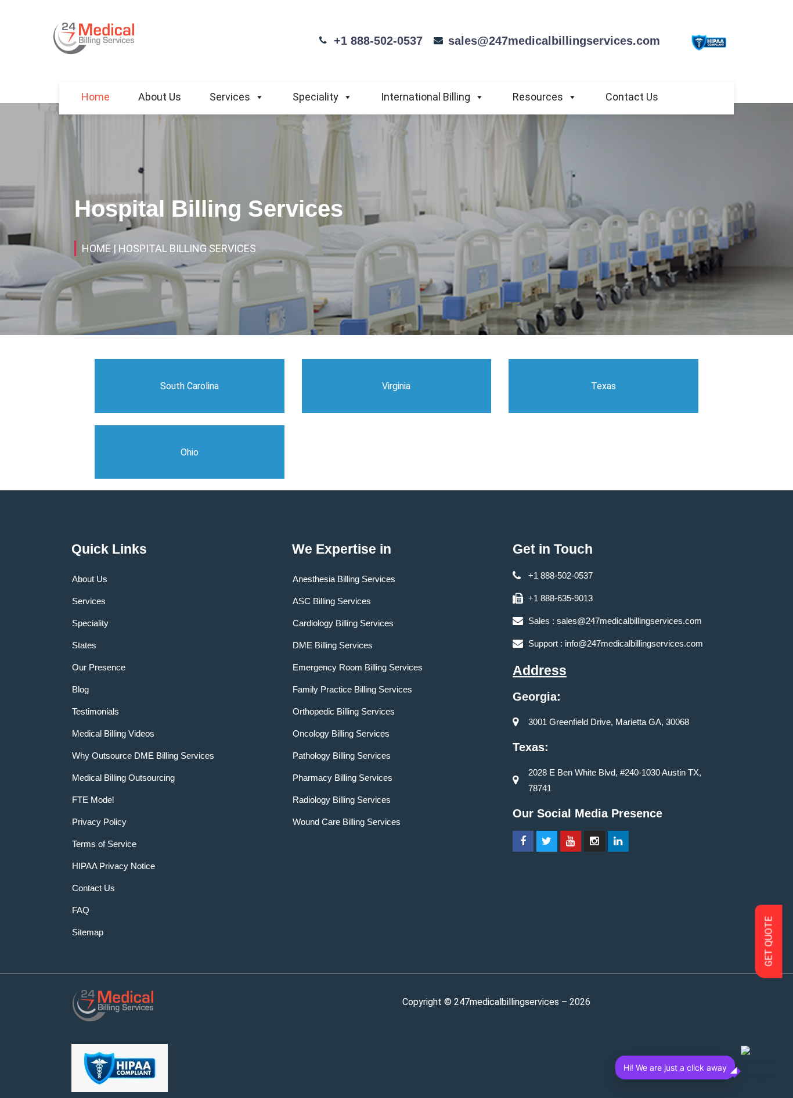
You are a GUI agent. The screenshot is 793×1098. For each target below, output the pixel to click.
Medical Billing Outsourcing (123, 778)
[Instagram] (594, 841)
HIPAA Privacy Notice (113, 866)
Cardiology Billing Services (343, 623)
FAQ (80, 910)
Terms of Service (104, 844)
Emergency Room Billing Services (358, 667)
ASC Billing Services (332, 601)
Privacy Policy (99, 822)
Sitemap (87, 932)
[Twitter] (546, 841)
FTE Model (93, 800)
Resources (538, 97)
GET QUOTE (768, 942)
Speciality (315, 97)
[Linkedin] (618, 841)
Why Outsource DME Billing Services (143, 755)
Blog (80, 689)
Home (95, 97)
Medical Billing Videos (113, 733)
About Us (159, 97)
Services (230, 97)
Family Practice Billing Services (352, 689)
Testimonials (95, 711)
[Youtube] (570, 841)
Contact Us (631, 97)
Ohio (190, 452)
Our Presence (98, 667)
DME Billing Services (333, 645)
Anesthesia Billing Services (344, 579)
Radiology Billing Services (342, 800)
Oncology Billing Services (341, 733)
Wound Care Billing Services (347, 822)
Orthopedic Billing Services (344, 711)
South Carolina (189, 386)
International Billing (425, 97)
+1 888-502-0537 (378, 40)
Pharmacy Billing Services (342, 778)
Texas (603, 386)
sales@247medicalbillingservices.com (554, 40)
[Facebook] (523, 841)
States (84, 645)
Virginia (396, 386)
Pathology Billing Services (342, 755)
